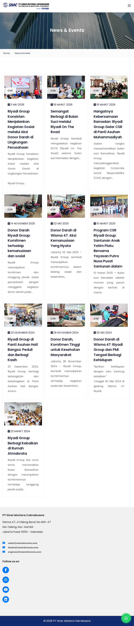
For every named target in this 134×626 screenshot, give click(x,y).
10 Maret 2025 (105, 223)
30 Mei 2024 (104, 332)
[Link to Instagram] (5, 579)
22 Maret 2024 (20, 431)
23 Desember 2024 (22, 332)
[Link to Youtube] (6, 589)
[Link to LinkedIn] (5, 599)
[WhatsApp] (126, 618)
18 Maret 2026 (62, 104)
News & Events (22, 53)
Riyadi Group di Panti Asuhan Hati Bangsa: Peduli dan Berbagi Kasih (23, 349)
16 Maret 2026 (105, 104)
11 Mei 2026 (17, 104)
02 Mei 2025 (61, 223)
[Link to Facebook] (6, 570)
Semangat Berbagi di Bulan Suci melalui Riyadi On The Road (64, 121)
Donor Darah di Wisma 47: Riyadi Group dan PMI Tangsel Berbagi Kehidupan (108, 349)
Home (6, 53)
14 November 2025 (22, 223)
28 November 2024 (66, 332)
